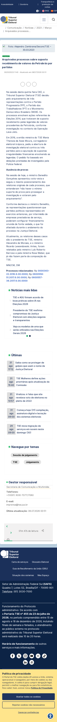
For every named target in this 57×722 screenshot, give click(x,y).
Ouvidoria (24, 4)
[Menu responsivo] (44, 20)
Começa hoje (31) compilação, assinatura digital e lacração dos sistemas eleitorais (28, 413)
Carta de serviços (20, 562)
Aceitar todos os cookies (28, 696)
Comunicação (14, 27)
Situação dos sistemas (23, 575)
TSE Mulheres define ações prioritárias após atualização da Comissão (29, 381)
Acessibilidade (7, 4)
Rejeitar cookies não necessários (28, 705)
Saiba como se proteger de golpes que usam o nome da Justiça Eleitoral (26, 366)
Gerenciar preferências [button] (28, 712)
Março (48, 27)
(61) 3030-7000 (23, 591)
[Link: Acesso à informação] (37, 11)
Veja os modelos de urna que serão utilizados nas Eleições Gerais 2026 (28, 330)
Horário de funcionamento (18, 643)
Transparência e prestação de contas (47, 4)
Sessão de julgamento (25, 455)
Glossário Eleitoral (40, 562)
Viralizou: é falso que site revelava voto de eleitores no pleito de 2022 (27, 397)
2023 (39, 27)
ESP (55, 11)
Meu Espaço (43, 575)
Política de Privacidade (41, 688)
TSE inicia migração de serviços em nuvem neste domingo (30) (26, 429)
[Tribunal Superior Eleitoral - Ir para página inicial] (8, 19)
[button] (53, 19)
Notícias (29, 27)
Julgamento (32, 462)
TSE (15, 462)
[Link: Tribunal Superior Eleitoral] (9, 553)
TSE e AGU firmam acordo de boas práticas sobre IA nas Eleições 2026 (28, 300)
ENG (46, 11)
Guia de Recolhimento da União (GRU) (30, 568)
